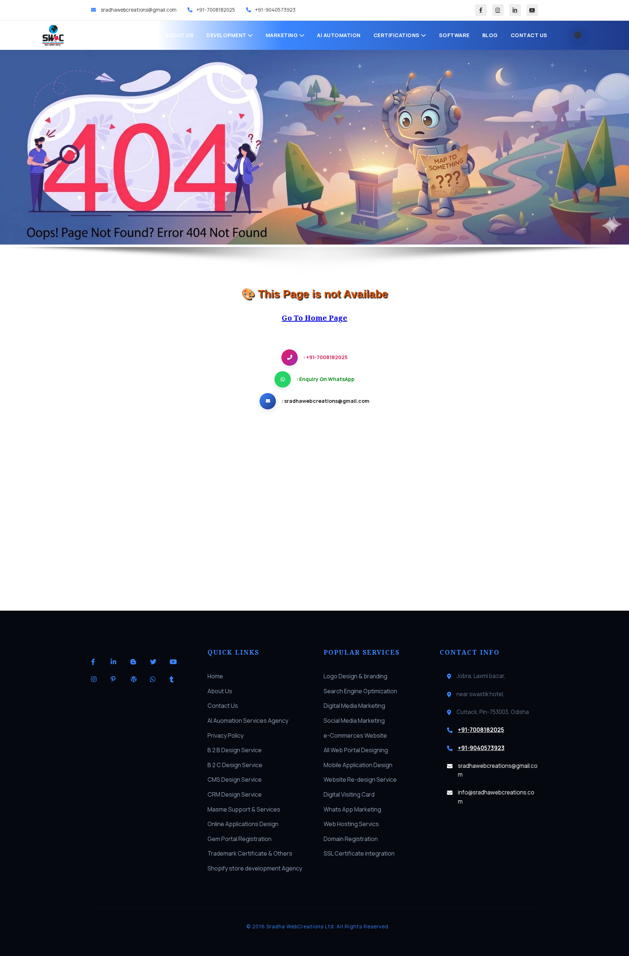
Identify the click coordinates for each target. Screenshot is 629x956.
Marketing (282, 35)
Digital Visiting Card (349, 794)
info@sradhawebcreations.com (496, 797)
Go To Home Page (314, 318)
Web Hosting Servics (351, 824)
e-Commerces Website (355, 735)
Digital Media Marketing (354, 706)
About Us (180, 35)
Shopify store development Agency (254, 868)
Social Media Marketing (354, 721)
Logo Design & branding (355, 676)
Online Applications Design (242, 824)
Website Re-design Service (360, 779)
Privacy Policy (225, 735)
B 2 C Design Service (234, 765)
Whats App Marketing (352, 809)
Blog (490, 35)
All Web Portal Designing (356, 750)
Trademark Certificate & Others (249, 853)
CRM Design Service (234, 794)
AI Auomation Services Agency (247, 721)
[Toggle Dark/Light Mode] (578, 35)
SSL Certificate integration (359, 853)
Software (454, 35)
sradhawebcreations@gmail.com (138, 10)
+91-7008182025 (215, 10)
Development (227, 35)
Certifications (397, 35)
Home (145, 35)
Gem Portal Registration (239, 839)
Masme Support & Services (243, 809)
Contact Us (529, 35)
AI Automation (339, 35)
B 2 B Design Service (234, 750)
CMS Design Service (234, 779)
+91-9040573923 (275, 10)
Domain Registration (351, 839)
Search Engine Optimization (360, 691)
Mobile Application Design (358, 765)
